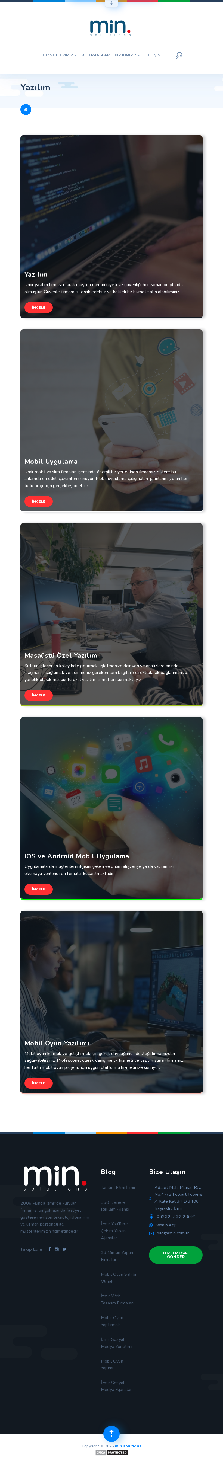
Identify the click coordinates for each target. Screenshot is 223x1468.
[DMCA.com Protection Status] (111, 1454)
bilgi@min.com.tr (173, 1233)
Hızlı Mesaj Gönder (175, 1254)
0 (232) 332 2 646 (176, 1217)
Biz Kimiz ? (127, 55)
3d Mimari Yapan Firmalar (117, 1256)
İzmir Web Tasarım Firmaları (117, 1299)
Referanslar (96, 55)
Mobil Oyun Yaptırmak (112, 1321)
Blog (108, 1172)
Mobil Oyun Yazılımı (56, 1043)
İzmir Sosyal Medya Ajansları (117, 1386)
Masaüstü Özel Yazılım (60, 655)
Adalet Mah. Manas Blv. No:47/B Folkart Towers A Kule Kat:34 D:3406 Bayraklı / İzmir (178, 1198)
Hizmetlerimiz (60, 55)
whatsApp (166, 1225)
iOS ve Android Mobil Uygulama (76, 856)
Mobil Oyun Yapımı (112, 1364)
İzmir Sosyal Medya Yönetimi (116, 1342)
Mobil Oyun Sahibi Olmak (118, 1277)
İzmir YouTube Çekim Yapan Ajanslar (114, 1231)
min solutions (128, 1446)
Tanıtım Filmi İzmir (118, 1188)
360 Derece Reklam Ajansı (115, 1206)
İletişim (152, 55)
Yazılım (36, 274)
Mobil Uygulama (51, 462)
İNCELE (38, 307)
